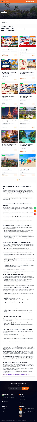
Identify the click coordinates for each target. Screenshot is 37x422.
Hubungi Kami (30, 1)
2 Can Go (15, 20)
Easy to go (4, 412)
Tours (2, 20)
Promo (4, 408)
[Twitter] (7, 401)
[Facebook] (2, 401)
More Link (21, 403)
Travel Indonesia (8, 20)
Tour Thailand (7, 31)
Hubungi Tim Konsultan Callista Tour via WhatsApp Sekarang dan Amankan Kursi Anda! (16, 374)
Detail (33, 55)
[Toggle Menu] (35, 1)
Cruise (20, 20)
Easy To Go (25, 20)
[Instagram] (5, 401)
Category (2, 31)
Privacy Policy (22, 396)
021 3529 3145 (5, 399)
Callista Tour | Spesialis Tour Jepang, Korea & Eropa (27, 397)
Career (21, 400)
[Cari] (35, 29)
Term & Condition (22, 399)
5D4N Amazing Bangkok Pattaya (25, 49)
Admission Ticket (4, 22)
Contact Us (21, 402)
